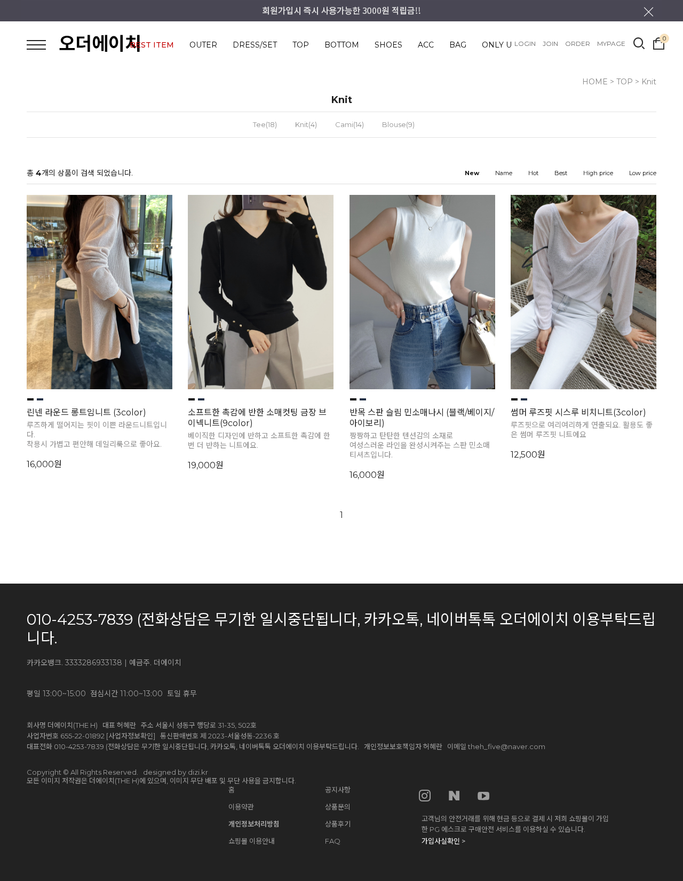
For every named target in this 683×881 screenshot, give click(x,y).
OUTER (203, 45)
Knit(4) (306, 124)
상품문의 (338, 807)
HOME (595, 81)
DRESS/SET (255, 45)
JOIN (550, 44)
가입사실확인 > (443, 841)
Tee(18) (265, 124)
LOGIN (525, 44)
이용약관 (241, 807)
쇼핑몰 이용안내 (251, 841)
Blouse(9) (398, 124)
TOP (300, 45)
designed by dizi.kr (175, 772)
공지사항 (338, 789)
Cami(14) (349, 124)
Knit (648, 81)
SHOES (388, 45)
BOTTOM (341, 45)
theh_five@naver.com (506, 746)
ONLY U (497, 45)
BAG (457, 45)
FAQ (332, 841)
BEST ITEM (152, 45)
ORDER (577, 44)
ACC (426, 45)
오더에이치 (100, 44)
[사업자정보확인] (130, 735)
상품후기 (338, 824)
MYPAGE (611, 44)
